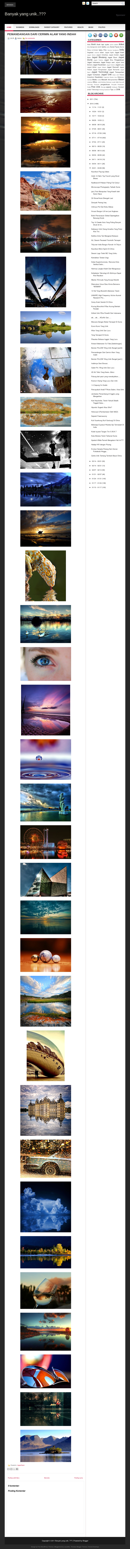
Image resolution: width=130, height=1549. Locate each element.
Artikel (121, 44)
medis (99, 80)
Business (20, 27)
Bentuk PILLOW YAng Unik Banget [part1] (106, 359)
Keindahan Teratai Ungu (100, 257)
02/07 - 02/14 (97, 470)
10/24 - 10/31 (97, 111)
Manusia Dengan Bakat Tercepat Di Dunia (106, 322)
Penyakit (113, 84)
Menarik (104, 79)
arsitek (116, 44)
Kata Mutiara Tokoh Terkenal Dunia (104, 436)
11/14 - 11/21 (97, 107)
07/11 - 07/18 (97, 137)
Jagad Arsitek (114, 55)
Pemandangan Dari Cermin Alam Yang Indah (41, 34)
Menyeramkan (113, 80)
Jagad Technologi (100, 71)
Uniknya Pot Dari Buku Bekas (102, 207)
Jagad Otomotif (113, 67)
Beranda (10, 5)
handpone (116, 50)
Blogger (85, 1540)
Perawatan (121, 84)
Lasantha (67, 1547)
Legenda (106, 77)
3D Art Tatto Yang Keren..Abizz (102, 372)
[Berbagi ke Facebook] (17, 1469)
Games (110, 50)
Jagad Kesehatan (99, 64)
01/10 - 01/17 (97, 487)
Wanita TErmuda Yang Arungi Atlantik (105, 280)
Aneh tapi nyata (103, 44)
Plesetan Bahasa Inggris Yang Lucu (104, 339)
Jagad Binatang (99, 57)
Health (80, 27)
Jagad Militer (92, 67)
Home (9, 27)
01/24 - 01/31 (97, 478)
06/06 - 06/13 (97, 150)
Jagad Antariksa (102, 55)
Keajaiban (90, 77)
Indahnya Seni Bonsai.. (99, 363)
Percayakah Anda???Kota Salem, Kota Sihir (107, 389)
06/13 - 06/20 (97, 146)
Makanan (121, 77)
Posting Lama (78, 1478)
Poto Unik (95, 86)
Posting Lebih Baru (13, 1478)
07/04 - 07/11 (97, 142)
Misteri (121, 79)
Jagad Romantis (113, 70)
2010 (92, 103)
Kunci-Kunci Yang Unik (99, 326)
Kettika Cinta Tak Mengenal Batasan (104, 236)
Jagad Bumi (20, 1465)
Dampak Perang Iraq (98, 202)
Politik (89, 87)
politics (101, 27)
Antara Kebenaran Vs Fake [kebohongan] (106, 343)
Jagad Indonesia (93, 62)
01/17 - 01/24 (97, 483)
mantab (89, 80)
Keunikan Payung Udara (100, 171)
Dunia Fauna (114, 47)
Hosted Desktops (93, 1547)
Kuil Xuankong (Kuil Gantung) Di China (105, 420)
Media (94, 79)
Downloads (34, 27)
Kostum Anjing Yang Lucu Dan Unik (104, 381)
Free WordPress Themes (45, 1547)
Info (121, 49)
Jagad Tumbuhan (93, 74)
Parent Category (51, 27)
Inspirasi (90, 52)
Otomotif (121, 82)
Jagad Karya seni (108, 62)
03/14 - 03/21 (97, 461)
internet (97, 52)
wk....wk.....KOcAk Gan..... (101, 317)
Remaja (103, 87)
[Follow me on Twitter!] (88, 4)
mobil (99, 82)
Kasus (122, 75)
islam (102, 52)
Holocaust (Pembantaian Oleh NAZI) (104, 412)
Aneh (93, 44)
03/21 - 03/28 (97, 168)
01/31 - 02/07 (97, 474)
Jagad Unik (106, 74)
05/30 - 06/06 (97, 155)
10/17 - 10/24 (97, 116)
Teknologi (95, 90)
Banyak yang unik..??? (25, 13)
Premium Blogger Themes (79, 1547)
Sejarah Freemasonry (99, 416)
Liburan (111, 77)
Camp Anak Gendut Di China (101, 302)
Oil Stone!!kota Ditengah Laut (102, 198)
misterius (89, 82)
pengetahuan (105, 84)
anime (111, 44)
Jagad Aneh (119, 52)
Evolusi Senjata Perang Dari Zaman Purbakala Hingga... (104, 450)
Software (114, 87)
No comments (30, 38)
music (90, 27)
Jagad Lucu (119, 64)
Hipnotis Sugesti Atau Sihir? (101, 407)
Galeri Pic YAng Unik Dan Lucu (102, 367)
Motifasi (103, 82)
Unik (118, 89)
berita (104, 47)
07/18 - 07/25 (97, 133)
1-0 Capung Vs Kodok (99, 385)
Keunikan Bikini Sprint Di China (102, 249)
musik (113, 82)
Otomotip (90, 84)
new (117, 82)
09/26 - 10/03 (97, 120)
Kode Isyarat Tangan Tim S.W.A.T (104, 431)
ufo (115, 90)
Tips (111, 89)
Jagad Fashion (98, 60)
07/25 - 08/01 (97, 129)
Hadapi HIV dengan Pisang (101, 444)
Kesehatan (99, 77)
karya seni (115, 75)
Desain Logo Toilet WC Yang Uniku (104, 253)
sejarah (108, 87)
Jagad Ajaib (109, 52)
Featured (68, 27)
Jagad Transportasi (116, 72)
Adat (88, 44)
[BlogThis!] (11, 1469)
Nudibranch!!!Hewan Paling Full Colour (105, 182)
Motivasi (108, 82)
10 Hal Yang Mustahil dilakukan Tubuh (105, 291)
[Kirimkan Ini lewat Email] (8, 1469)
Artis (88, 47)
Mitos (95, 82)
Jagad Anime (91, 55)
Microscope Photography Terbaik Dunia (105, 187)
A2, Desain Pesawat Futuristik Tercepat (105, 240)
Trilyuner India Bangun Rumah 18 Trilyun (106, 244)
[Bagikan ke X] (14, 1469)
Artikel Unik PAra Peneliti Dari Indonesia (106, 313)
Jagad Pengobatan (100, 70)
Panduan (96, 84)
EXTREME (95, 50)
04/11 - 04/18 (97, 159)
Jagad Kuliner (111, 65)
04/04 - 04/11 (97, 163)
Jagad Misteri (102, 67)
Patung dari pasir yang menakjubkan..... (106, 376)
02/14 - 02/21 (97, 465)
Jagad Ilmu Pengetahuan (114, 60)
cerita (108, 47)
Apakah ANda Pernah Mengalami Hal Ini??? (107, 440)
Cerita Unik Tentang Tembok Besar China (106, 455)
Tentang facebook (104, 90)
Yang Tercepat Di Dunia (100, 335)
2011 (92, 99)
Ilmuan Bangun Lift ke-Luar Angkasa (104, 211)
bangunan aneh (95, 47)
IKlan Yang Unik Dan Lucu (101, 330)
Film (105, 50)
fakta (100, 50)
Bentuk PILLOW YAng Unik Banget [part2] (106, 348)
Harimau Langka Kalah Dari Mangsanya (105, 268)
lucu (116, 77)
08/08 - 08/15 (97, 124)
